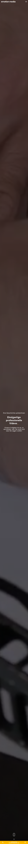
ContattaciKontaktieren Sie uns (14, 842)
